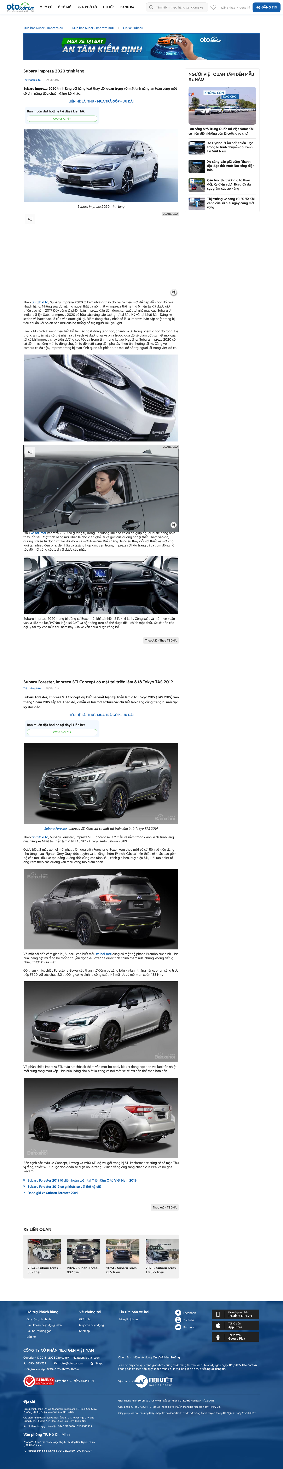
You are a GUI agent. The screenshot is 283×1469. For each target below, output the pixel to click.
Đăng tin (269, 7)
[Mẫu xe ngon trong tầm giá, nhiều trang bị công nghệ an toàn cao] (122, 1251)
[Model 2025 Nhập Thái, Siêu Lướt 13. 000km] (83, 1251)
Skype (99, 1363)
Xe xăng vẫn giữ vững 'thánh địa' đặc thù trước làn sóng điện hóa (230, 165)
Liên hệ (31, 1337)
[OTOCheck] (141, 45)
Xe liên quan (37, 1229)
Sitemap (84, 1331)
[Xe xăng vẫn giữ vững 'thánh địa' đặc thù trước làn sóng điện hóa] (197, 166)
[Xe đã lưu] (213, 8)
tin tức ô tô (39, 302)
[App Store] (235, 1325)
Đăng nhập (228, 8)
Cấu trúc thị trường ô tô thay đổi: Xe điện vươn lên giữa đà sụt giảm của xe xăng (229, 184)
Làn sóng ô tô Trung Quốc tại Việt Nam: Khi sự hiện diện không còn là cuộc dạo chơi (221, 131)
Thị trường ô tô (32, 79)
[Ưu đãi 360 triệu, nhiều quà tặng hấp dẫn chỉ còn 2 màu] (44, 1251)
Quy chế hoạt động (91, 1325)
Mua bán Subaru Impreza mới (93, 28)
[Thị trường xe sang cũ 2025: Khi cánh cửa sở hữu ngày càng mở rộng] (197, 203)
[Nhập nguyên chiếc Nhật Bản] (162, 1251)
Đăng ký (244, 8)
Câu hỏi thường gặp (39, 1331)
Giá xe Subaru (133, 28)
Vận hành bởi (126, 1381)
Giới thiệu (85, 1319)
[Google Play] (235, 1337)
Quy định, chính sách (40, 1319)
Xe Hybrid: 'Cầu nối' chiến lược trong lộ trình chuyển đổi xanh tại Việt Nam (230, 147)
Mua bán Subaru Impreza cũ (43, 28)
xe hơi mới (38, 533)
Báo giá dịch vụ (128, 1319)
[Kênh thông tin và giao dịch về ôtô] (20, 6)
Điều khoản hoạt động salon (44, 1325)
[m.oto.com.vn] (235, 1314)
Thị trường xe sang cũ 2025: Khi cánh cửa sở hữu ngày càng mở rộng (231, 203)
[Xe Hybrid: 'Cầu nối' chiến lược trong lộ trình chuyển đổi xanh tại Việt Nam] (197, 147)
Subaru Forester (55, 828)
